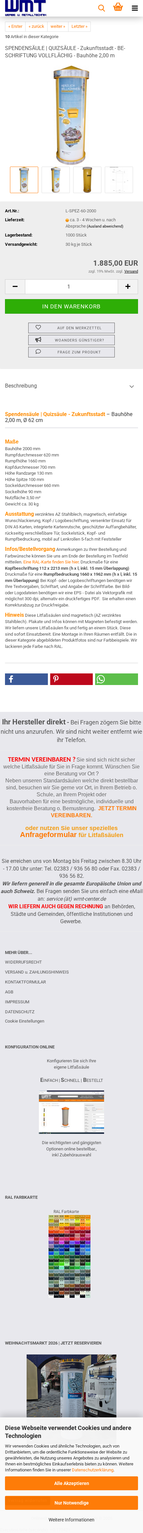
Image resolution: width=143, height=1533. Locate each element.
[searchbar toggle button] (101, 8)
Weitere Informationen (71, 1519)
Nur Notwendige (72, 1503)
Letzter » (79, 26)
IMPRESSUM (17, 1001)
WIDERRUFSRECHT (23, 962)
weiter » (58, 26)
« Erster (15, 26)
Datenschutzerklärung (92, 1469)
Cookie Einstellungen (24, 1021)
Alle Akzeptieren (71, 1483)
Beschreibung (21, 386)
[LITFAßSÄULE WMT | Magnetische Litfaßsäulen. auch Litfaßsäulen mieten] (23, 8)
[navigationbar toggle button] (134, 8)
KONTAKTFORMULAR (25, 981)
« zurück (36, 26)
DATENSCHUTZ (20, 1011)
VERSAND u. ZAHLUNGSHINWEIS (37, 972)
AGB (9, 991)
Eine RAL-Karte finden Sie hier (50, 561)
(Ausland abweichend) (105, 226)
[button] (15, 286)
